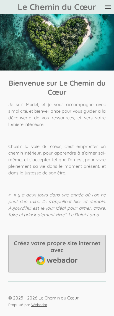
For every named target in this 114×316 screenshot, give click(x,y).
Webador (39, 305)
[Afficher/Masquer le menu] (108, 7)
